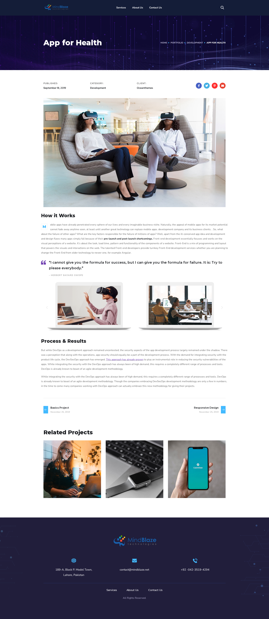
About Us (137, 7)
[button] (47, 307)
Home (163, 42)
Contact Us (155, 7)
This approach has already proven (124, 359)
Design (116, 491)
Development (195, 42)
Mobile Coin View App (196, 486)
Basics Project (126, 486)
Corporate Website (68, 486)
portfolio (177, 42)
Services (121, 7)
